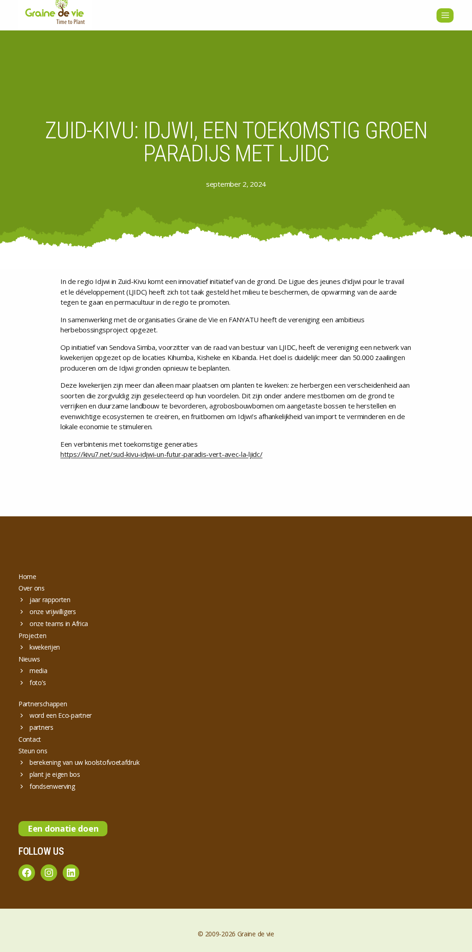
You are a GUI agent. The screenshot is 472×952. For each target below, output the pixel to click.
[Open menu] (445, 15)
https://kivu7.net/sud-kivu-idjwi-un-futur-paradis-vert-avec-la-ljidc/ (161, 454)
